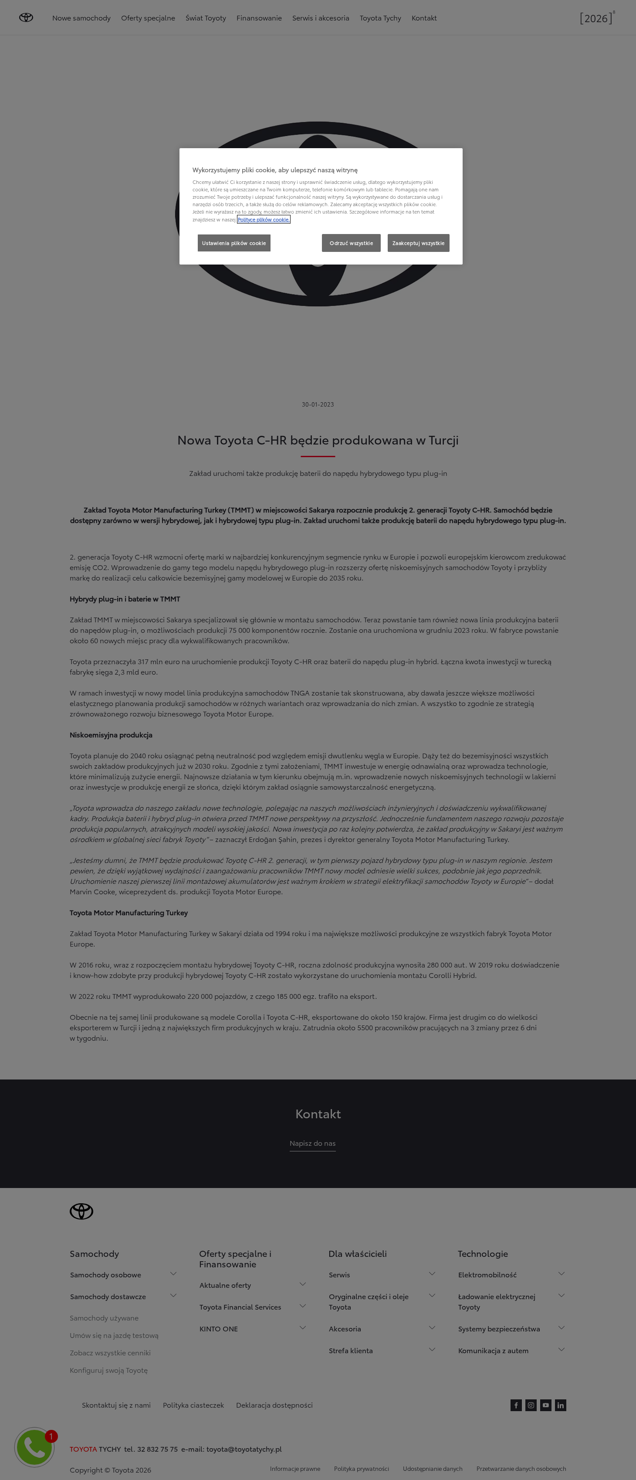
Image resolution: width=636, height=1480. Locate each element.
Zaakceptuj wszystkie (418, 242)
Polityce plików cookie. (264, 219)
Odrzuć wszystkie (351, 242)
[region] (321, 206)
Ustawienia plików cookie (234, 242)
